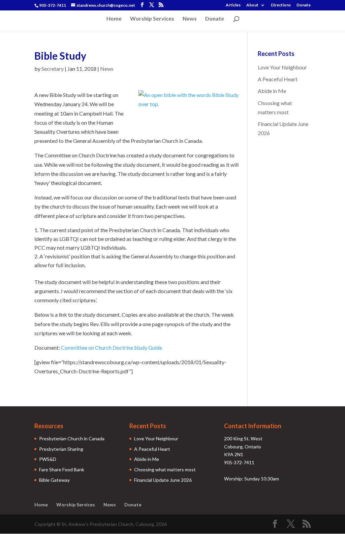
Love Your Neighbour (282, 67)
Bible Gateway (54, 480)
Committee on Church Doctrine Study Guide (111, 347)
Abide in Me (272, 91)
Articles (233, 5)
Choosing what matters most (165, 469)
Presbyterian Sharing (61, 449)
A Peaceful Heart (277, 79)
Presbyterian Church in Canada (71, 438)
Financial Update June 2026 (163, 480)
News (190, 19)
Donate (303, 5)
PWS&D (47, 459)
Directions (281, 5)
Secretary (52, 68)
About (252, 5)
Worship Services (152, 19)
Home (114, 19)
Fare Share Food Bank (61, 469)
